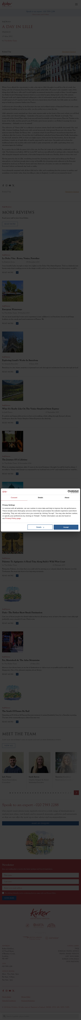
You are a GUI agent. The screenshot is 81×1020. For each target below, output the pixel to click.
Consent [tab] (14, 497)
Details (38, 527)
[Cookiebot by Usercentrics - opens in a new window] (69, 491)
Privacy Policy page (13, 518)
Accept (66, 527)
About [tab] (67, 497)
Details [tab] (40, 497)
